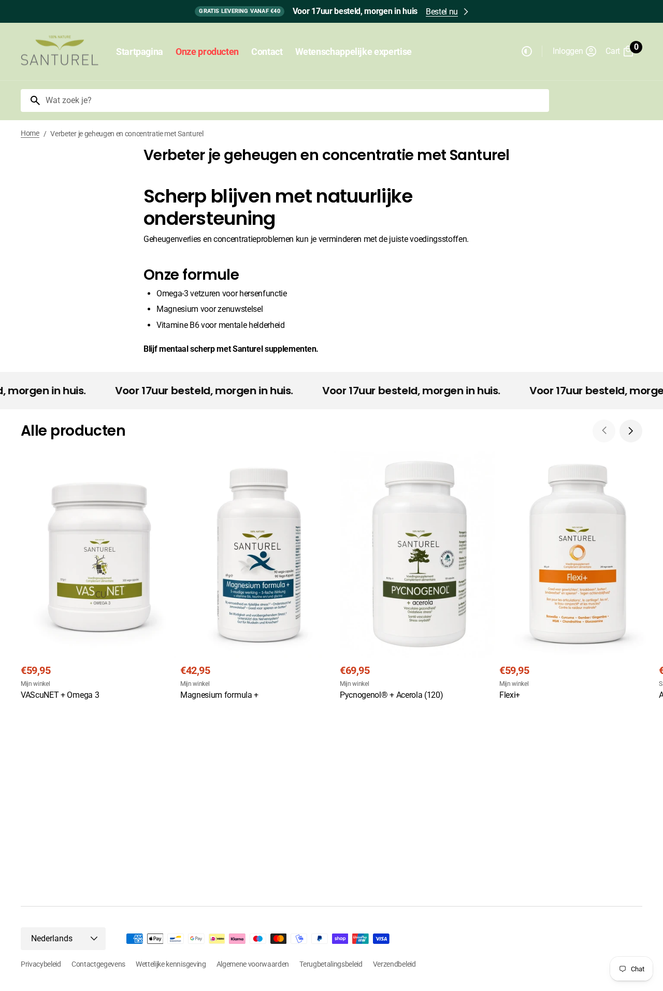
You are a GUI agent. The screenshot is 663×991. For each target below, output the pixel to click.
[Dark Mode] (527, 51)
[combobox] (295, 100)
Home (30, 133)
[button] (575, 51)
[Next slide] (630, 431)
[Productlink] (98, 577)
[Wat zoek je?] (31, 100)
